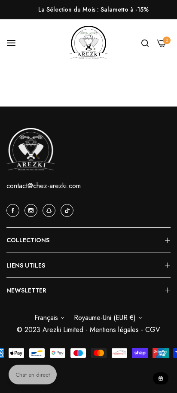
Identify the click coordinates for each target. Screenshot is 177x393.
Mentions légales (115, 330)
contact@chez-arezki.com (43, 186)
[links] (14, 210)
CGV (152, 330)
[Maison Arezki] (88, 43)
